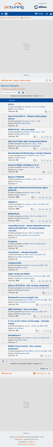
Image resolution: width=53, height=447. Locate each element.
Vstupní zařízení (20, 195)
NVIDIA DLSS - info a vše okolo (21, 129)
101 (47, 198)
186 (47, 221)
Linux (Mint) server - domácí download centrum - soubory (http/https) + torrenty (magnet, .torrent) (29, 228)
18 (47, 161)
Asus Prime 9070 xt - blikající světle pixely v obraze (27, 117)
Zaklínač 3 (12, 202)
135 (50, 209)
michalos (28, 288)
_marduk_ (28, 204)
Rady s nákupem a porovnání (25, 302)
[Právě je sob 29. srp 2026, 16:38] (47, 80)
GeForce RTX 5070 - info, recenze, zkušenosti (28, 285)
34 (44, 137)
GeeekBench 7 (14, 335)
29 (47, 317)
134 (47, 209)
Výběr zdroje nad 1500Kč (19, 273)
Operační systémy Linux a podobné (27, 146)
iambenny (28, 276)
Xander (27, 265)
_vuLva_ (27, 326)
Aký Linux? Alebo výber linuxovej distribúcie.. (28, 141)
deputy (27, 121)
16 (42, 161)
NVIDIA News (13, 213)
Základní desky (20, 158)
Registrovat (27, 18)
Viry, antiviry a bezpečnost (24, 257)
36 (50, 137)
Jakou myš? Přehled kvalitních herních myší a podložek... (28, 189)
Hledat (4, 18)
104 (50, 281)
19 (42, 149)
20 (44, 149)
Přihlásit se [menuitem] (47, 14)
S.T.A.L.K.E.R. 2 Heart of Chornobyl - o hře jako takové (28, 322)
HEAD (27, 244)
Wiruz (27, 167)
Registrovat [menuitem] (51, 14)
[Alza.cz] (40, 6)
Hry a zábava (19, 109)
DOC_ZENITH (29, 155)
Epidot (27, 192)
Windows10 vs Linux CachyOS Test (23, 297)
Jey (26, 233)
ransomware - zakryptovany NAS (23, 252)
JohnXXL (28, 107)
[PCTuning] (14, 5)
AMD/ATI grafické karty (23, 123)
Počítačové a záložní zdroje (24, 278)
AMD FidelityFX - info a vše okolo (22, 309)
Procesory (18, 181)
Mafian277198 (29, 132)
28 (44, 317)
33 (42, 137)
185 (43, 221)
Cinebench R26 (14, 263)
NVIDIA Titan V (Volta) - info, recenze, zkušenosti (25, 347)
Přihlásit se (15, 18)
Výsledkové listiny (21, 268)
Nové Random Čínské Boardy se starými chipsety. (30, 153)
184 (39, 221)
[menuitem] (39, 14)
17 (44, 161)
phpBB (19, 437)
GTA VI (11, 104)
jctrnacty (28, 144)
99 (39, 198)
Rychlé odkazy (2, 14)
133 (43, 209)
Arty (21, 439)
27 (42, 317)
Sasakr (27, 312)
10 (50, 331)
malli (26, 254)
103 (47, 281)
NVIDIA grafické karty (22, 134)
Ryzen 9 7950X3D (16, 176)
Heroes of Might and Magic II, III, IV (23, 165)
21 (47, 149)
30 (50, 317)
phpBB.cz (32, 442)
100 (43, 198)
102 (50, 198)
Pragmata (12, 241)
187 (50, 221)
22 (50, 149)
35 (47, 137)
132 (39, 209)
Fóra (6, 14)
